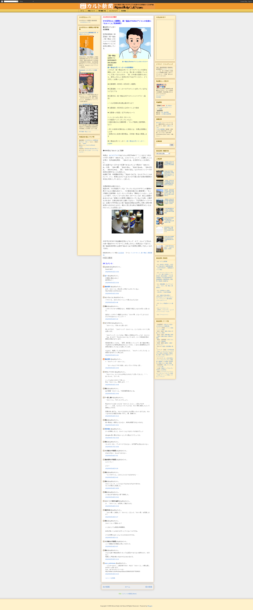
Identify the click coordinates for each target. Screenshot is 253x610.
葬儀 (170, 363)
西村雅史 (107, 429)
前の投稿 (148, 587)
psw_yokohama (110, 563)
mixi (158, 351)
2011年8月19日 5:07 (111, 546)
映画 (161, 353)
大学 (168, 339)
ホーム (82, 10)
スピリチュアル (165, 360)
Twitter (84, 143)
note (86, 142)
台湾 (158, 375)
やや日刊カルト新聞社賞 (162, 326)
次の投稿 (106, 587)
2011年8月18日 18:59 (112, 488)
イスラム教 (160, 366)
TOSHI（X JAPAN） (161, 370)
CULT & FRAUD (90, 145)
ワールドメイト (164, 314)
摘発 (166, 331)
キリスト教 (170, 365)
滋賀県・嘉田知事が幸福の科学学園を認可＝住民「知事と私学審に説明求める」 (169, 192)
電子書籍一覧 (102, 10)
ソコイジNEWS (160, 129)
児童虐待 (163, 341)
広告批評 (165, 353)
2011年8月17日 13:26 (112, 438)
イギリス (161, 373)
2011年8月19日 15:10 (112, 559)
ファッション (161, 356)
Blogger (150, 606)
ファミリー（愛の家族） (166, 298)
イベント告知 (169, 328)
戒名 (167, 363)
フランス (162, 376)
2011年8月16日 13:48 (112, 384)
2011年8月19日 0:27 (111, 517)
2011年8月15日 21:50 (112, 272)
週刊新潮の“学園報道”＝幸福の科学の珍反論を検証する (169, 229)
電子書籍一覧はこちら (85, 131)
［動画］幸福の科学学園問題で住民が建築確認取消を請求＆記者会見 (169, 182)
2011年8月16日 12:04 (112, 368)
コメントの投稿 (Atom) (129, 593)
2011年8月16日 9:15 (111, 319)
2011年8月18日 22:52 (112, 497)
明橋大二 (163, 368)
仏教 (165, 365)
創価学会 (165, 281)
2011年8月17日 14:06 (112, 447)
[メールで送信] (104, 258)
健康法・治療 (168, 343)
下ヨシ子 (169, 368)
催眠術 (160, 361)
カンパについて (113, 10)
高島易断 (162, 284)
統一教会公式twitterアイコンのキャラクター (135, 61)
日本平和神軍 (167, 292)
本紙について (91, 10)
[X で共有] (108, 258)
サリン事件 (162, 333)
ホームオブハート (162, 300)
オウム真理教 (163, 261)
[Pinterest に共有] (111, 258)
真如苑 (160, 281)
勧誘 (163, 346)
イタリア (167, 373)
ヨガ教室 (165, 361)
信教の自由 (164, 336)
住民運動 (168, 346)
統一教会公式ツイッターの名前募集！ (121, 67)
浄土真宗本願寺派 (167, 277)
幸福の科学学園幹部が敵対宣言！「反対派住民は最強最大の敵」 (169, 220)
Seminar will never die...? (91, 148)
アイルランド (164, 371)
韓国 (171, 373)
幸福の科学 (162, 266)
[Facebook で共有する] (109, 258)
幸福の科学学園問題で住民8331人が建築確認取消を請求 (169, 239)
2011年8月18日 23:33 (112, 506)
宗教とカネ (162, 363)
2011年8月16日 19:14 (112, 416)
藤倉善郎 (107, 286)
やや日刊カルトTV (85, 22)
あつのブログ (114, 155)
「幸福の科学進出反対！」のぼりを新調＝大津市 (169, 247)
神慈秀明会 (166, 279)
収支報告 (123, 10)
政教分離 (167, 334)
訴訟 (169, 331)
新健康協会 (159, 279)
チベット (163, 375)
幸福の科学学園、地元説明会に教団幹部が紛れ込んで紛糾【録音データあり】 (169, 174)
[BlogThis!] (106, 258)
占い (165, 358)
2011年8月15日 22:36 (112, 282)
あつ (106, 275)
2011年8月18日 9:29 (111, 468)
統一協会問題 (165, 112)
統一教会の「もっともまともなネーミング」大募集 (164, 107)
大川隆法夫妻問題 (166, 114)
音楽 (163, 354)
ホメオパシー (159, 344)
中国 (168, 375)
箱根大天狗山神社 (165, 295)
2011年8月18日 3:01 (111, 455)
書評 (160, 354)
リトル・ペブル (165, 311)
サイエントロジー (165, 272)
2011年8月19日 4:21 (111, 537)
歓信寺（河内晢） (165, 264)
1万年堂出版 (170, 349)
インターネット (135, 253)
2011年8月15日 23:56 (112, 293)
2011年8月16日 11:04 (112, 355)
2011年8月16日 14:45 (112, 393)
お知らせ (166, 324)
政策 (172, 334)
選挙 (158, 336)
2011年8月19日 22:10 (112, 574)
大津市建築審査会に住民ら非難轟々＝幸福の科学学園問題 (169, 210)
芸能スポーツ (169, 354)
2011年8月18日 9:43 (111, 477)
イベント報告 (161, 329)
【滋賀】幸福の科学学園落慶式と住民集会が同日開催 (169, 163)
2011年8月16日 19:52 (112, 425)
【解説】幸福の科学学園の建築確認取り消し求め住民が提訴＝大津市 (169, 201)
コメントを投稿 (110, 578)
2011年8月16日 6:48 (111, 302)
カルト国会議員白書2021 (86, 104)
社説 (171, 324)
